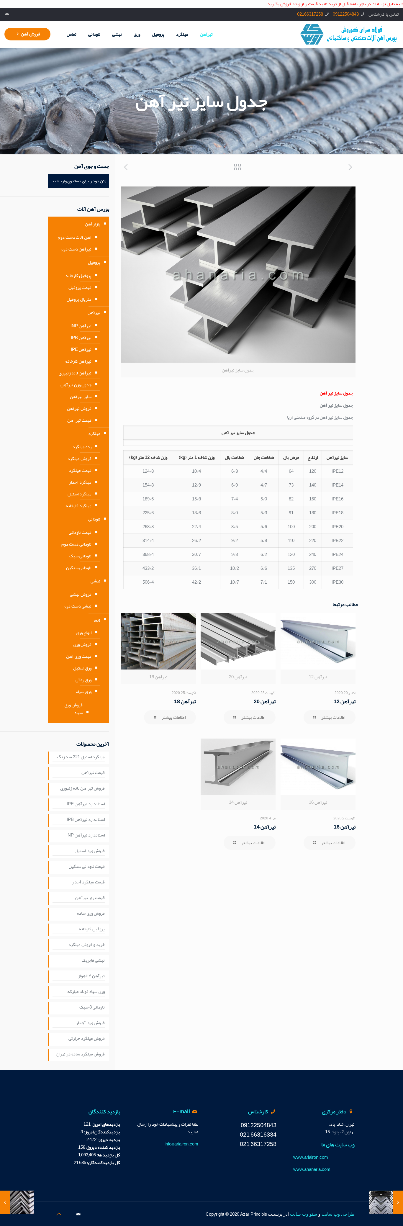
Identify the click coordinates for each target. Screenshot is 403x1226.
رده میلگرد (82, 446)
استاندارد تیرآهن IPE (86, 804)
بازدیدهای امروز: (105, 1124)
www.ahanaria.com (311, 1169)
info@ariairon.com (181, 1144)
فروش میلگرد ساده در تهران (80, 1054)
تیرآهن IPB (81, 337)
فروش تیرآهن (79, 408)
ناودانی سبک (80, 555)
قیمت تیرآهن (93, 773)
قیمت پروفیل (79, 287)
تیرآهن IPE (81, 349)
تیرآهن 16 (345, 826)
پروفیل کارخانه (78, 275)
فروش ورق (82, 644)
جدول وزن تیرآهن (75, 384)
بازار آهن (92, 224)
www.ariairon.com (310, 1157)
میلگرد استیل (79, 494)
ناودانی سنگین (78, 567)
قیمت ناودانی (80, 532)
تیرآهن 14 (265, 826)
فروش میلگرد (79, 458)
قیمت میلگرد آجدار (88, 882)
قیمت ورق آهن (78, 656)
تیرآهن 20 (265, 701)
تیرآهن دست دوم (76, 249)
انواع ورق (83, 632)
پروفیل (94, 262)
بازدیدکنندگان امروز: (101, 1131)
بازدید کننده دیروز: (102, 1147)
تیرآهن (94, 312)
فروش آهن (30, 34)
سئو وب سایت (303, 1214)
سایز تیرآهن (80, 396)
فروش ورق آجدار (90, 1023)
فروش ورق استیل (90, 851)
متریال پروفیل (79, 299)
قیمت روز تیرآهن (90, 898)
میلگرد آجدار (80, 482)
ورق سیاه (83, 691)
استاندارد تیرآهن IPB (86, 820)
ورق (97, 619)
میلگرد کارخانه (78, 505)
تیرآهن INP (81, 325)
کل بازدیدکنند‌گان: (103, 1162)
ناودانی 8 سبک (92, 1007)
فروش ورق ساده (91, 913)
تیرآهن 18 (185, 701)
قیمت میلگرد (80, 470)
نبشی (95, 581)
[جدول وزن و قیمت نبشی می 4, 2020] (398, 1202)
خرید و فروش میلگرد (86, 945)
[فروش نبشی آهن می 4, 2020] (5, 1202)
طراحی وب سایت (338, 1214)
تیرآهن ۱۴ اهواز (91, 976)
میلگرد (94, 433)
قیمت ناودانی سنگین (87, 866)
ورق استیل (82, 668)
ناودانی (94, 519)
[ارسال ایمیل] (7, 14)
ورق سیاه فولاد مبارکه (86, 992)
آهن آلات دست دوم (74, 237)
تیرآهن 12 (345, 701)
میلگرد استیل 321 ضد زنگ (81, 757)
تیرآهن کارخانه (78, 361)
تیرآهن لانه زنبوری (75, 373)
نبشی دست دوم (77, 606)
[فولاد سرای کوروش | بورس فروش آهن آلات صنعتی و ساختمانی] (348, 34)
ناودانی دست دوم (76, 544)
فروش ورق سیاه (73, 708)
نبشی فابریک (93, 960)
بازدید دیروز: (108, 1139)
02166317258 (310, 14)
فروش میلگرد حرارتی (86, 1039)
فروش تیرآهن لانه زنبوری (82, 788)
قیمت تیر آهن (79, 420)
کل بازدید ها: (108, 1154)
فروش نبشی (80, 594)
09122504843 (346, 14)
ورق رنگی (83, 679)
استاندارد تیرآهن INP (85, 835)
